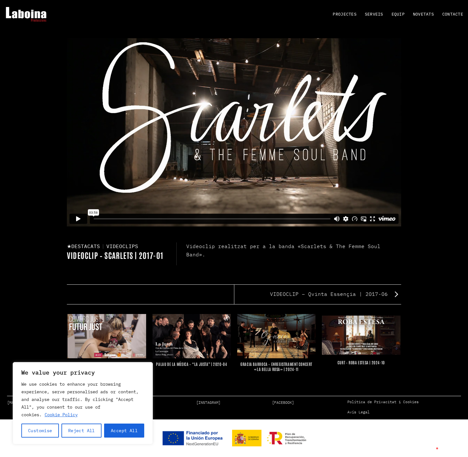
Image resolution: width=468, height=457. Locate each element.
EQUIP (398, 14)
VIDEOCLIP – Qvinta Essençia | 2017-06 (330, 294)
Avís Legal (358, 412)
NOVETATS (423, 14)
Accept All (124, 430)
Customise (40, 430)
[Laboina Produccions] (26, 14)
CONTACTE (452, 14)
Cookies (411, 401)
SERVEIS (374, 14)
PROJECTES (344, 14)
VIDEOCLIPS (122, 246)
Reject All (81, 430)
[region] (83, 403)
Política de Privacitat (371, 401)
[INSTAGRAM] (208, 402)
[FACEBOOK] (283, 402)
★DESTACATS (83, 246)
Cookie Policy (61, 415)
